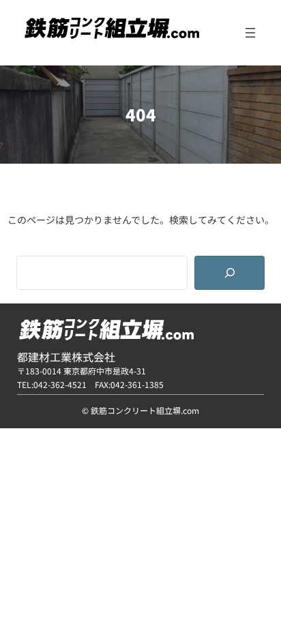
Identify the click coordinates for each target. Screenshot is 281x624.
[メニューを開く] (250, 33)
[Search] (229, 273)
